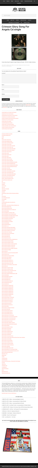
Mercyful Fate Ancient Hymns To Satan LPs (9, 209)
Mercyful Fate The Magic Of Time (7, 341)
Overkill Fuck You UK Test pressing (7, 119)
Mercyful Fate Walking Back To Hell (7, 347)
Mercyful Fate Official (5, 306)
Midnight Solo (4, 355)
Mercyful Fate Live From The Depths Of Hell (9, 270)
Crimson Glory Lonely (5, 153)
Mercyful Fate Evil (5, 251)
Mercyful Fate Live (5, 266)
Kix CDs (3, 200)
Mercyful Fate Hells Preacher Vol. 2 (7, 261)
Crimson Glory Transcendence (7, 169)
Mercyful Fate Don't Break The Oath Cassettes (9, 243)
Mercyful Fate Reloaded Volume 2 (7, 313)
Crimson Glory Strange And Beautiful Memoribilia (10, 164)
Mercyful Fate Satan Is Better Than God (8, 322)
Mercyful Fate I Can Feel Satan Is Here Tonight (9, 264)
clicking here (5, 107)
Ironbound (3, 191)
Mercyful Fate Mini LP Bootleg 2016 (7, 294)
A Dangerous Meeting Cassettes (7, 133)
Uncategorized (4, 367)
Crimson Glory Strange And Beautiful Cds (8, 163)
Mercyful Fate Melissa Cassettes (7, 276)
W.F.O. (3, 370)
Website (3, 94)
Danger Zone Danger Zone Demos (7, 176)
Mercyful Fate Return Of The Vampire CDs (9, 318)
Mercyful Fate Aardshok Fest (6, 206)
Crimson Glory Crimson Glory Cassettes (8, 145)
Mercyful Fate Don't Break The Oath (7, 242)
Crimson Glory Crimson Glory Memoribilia (8, 148)
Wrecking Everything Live (6, 372)
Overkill (3, 356)
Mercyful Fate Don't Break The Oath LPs (8, 246)
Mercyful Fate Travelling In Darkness (8, 344)
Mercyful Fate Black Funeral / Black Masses (9, 214)
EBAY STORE (28, 104)
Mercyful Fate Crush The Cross (7, 231)
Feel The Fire (4, 185)
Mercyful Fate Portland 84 (6, 309)
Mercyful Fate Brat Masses (6, 224)
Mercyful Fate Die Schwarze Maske (7, 240)
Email (3, 89)
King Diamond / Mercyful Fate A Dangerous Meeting (10, 193)
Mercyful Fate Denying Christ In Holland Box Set (9, 239)
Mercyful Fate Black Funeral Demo (7, 218)
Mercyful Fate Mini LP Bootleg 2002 (7, 286)
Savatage (3, 362)
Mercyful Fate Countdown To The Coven (8, 230)
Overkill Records (4, 358)
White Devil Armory (5, 371)
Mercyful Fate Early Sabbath (6, 249)
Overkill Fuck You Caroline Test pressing (8, 116)
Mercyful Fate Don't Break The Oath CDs (8, 245)
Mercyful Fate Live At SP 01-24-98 (7, 267)
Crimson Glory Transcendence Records (8, 175)
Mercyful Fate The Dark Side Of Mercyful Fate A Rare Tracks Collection (13, 337)
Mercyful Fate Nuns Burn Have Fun (7, 298)
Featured (3, 184)
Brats (3, 138)
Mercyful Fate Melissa (5, 274)
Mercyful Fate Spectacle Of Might (7, 326)
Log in (35, 466)
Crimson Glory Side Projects (6, 157)
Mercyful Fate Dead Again (6, 234)
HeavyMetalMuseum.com (19, 10)
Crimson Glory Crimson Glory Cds (7, 147)
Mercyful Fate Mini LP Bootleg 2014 (7, 292)
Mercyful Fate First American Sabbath (8, 255)
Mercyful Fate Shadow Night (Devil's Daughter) (9, 323)
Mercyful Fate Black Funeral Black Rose (8, 216)
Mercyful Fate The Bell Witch (6, 334)
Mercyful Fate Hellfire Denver (6, 258)
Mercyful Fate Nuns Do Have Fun (7, 300)
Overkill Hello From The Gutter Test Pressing (9, 112)
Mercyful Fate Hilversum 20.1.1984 (7, 263)
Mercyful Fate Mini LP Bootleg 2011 (7, 288)
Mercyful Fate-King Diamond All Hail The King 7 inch (10, 350)
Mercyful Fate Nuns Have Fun (6, 303)
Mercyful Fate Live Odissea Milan (7, 271)
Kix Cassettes (4, 199)
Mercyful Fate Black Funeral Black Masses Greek (10, 215)
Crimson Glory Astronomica (6, 139)
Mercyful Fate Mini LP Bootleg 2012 (7, 289)
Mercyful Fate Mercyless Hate (7, 282)
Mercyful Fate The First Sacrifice (7, 340)
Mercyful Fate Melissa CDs (6, 277)
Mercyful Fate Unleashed (6, 346)
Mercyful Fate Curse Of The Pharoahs (8, 233)
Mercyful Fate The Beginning (6, 329)
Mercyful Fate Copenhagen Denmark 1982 (8, 228)
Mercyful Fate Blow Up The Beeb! (7, 221)
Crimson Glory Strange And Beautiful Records (9, 166)
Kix (2, 194)
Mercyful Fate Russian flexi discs (7, 320)
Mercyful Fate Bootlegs (5, 222)
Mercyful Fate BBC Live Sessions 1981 (8, 212)
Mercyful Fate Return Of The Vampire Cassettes (9, 316)
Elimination (3, 182)
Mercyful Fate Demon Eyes (6, 237)
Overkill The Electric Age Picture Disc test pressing (10, 118)
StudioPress (28, 466)
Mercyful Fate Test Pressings (6, 328)
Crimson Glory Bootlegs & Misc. (7, 141)
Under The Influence (5, 368)
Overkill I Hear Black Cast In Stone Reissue (9, 125)
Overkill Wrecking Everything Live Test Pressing (9, 115)
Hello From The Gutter (5, 188)
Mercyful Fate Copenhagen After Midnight (8, 227)
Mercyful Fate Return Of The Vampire (8, 315)
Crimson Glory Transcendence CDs (7, 172)
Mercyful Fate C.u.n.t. (5, 225)
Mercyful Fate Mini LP (5, 283)
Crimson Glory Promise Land (6, 154)
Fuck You (3, 187)
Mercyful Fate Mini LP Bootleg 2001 (7, 285)
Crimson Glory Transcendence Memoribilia (9, 173)
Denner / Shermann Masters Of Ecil (7, 178)
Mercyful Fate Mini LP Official (6, 295)
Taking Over (4, 364)
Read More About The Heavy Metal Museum (9, 393)
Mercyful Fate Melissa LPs (6, 279)
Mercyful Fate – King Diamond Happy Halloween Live (10, 205)
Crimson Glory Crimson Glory (6, 144)
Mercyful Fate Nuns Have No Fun (7, 304)
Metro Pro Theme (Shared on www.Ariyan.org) (13, 466)
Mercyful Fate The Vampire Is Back (7, 343)
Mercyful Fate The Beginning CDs (7, 331)
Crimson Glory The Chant (6, 167)
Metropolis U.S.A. (4, 353)
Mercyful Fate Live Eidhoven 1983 (7, 268)
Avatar (3, 136)
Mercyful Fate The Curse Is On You (7, 335)
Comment (4, 73)
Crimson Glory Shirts (5, 156)
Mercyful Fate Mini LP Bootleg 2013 (7, 291)
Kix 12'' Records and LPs (6, 197)
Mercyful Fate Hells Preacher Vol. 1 (7, 260)
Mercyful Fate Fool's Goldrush (6, 257)
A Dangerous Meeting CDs (6, 135)
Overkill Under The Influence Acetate (8, 124)
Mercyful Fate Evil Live (5, 254)
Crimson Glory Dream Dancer (7, 151)
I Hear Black (4, 190)
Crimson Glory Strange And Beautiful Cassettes (9, 162)
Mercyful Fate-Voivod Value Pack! (7, 352)
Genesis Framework (23, 466)
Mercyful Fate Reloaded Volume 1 (7, 312)
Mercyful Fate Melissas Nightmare (7, 280)
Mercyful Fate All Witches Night (7, 208)
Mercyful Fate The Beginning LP (7, 332)
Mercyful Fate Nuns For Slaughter (7, 301)
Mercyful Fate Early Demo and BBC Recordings (9, 248)
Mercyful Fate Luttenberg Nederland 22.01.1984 (9, 273)
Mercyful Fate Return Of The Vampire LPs (8, 319)
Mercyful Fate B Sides (5, 211)
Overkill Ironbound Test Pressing (7, 128)
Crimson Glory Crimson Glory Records (8, 150)
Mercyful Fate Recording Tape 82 (7, 310)
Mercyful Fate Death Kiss (6, 236)
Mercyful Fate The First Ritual (6, 338)
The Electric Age (4, 365)
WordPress (32, 466)
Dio (2, 181)
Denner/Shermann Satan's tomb (7, 179)
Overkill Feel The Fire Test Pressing (7, 113)
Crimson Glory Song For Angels (24, 65)
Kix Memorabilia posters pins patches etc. (8, 202)
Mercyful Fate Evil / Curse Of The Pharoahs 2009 (10, 252)
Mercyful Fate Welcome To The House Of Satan (9, 349)
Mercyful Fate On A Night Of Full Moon (8, 307)
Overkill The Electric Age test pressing (8, 127)
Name (3, 84)
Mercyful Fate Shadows (5, 325)
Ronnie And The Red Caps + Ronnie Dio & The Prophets (11, 361)
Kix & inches (4, 196)
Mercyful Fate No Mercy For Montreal (8, 297)
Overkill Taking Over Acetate (6, 121)
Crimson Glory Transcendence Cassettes (8, 170)
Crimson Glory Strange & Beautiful (7, 160)
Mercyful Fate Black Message (6, 219)
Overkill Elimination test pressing (7, 122)
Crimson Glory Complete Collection (12, 65)
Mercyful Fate (4, 203)
